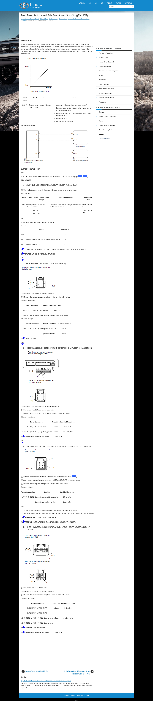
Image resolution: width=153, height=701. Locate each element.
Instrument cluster (105, 66)
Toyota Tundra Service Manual (30, 19)
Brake (101, 121)
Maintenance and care (106, 89)
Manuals (82, 3)
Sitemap (109, 3)
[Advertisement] (57, 30)
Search (118, 3)
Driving (101, 75)
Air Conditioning (53, 19)
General (101, 112)
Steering (101, 134)
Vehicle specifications (106, 98)
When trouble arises (105, 93)
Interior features (104, 84)
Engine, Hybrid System (107, 125)
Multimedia (102, 80)
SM (96, 3)
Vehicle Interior (44, 19)
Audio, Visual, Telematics (107, 116)
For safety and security (107, 62)
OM (90, 3)
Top (102, 3)
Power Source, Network (107, 130)
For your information (105, 53)
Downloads (128, 3)
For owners (102, 102)
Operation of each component (109, 71)
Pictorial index (103, 57)
